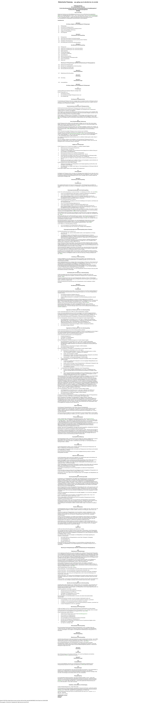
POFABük (59, 680)
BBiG (59, 16)
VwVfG (82, 133)
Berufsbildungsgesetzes (93, 15)
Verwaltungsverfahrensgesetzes (74, 133)
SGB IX (66, 419)
